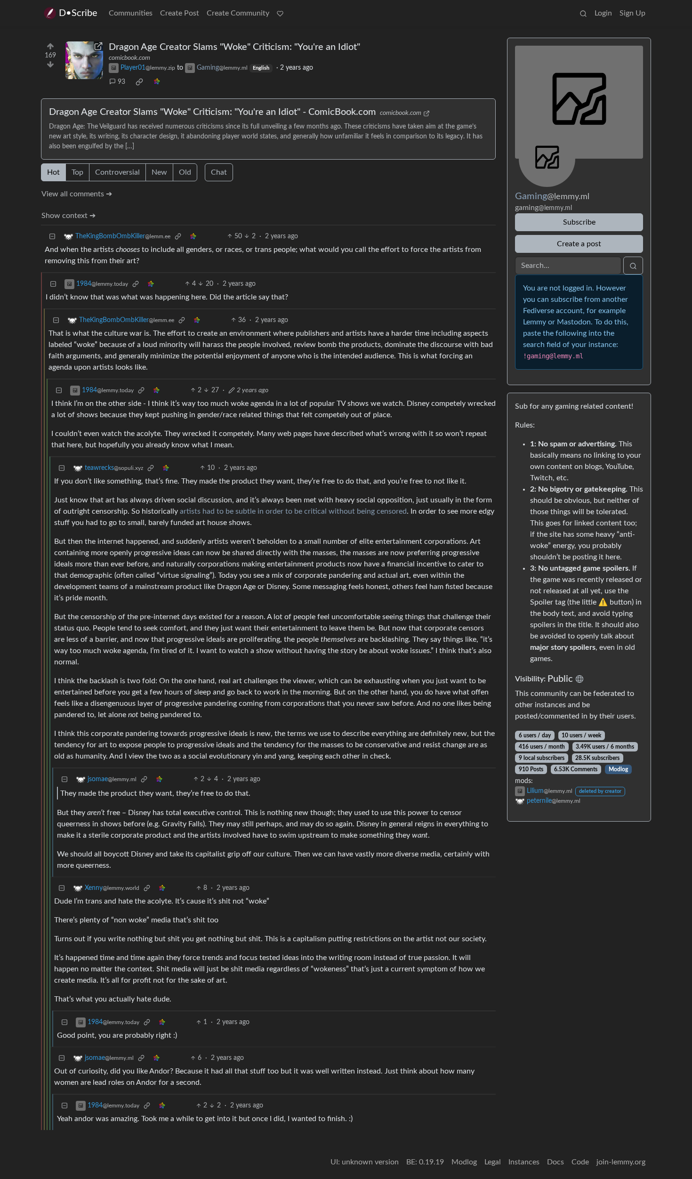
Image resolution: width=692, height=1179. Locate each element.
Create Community (238, 13)
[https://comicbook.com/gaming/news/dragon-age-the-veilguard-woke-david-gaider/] (84, 60)
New (159, 172)
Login (603, 13)
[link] (139, 82)
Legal (492, 1162)
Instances (523, 1162)
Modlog (618, 769)
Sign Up (632, 13)
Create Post (179, 13)
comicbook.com (129, 58)
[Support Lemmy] (280, 13)
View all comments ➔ (76, 194)
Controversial (117, 172)
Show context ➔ (68, 215)
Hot (53, 172)
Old (185, 172)
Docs (555, 1162)
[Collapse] (52, 236)
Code (580, 1162)
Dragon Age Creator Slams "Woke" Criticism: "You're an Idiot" (234, 47)
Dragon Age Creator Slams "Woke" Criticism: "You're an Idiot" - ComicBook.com (212, 112)
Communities (131, 13)
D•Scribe (78, 13)
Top (77, 172)
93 (121, 82)
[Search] (583, 13)
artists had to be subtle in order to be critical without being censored (293, 511)
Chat (219, 172)
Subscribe (579, 222)
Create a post (579, 244)
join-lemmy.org (620, 1162)
